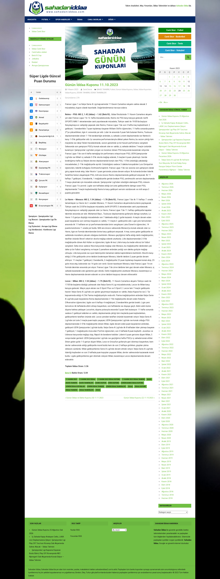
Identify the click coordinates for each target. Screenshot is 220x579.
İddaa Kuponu (70, 93)
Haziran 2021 (167, 391)
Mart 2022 (166, 361)
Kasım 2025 (166, 214)
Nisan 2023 (166, 317)
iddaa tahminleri (86, 390)
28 (165, 95)
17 (179, 86)
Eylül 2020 (166, 421)
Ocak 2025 (166, 247)
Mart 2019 (166, 468)
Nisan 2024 (166, 277)
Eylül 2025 (166, 220)
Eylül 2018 (166, 488)
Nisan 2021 (166, 398)
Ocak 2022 (166, 368)
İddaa (79, 19)
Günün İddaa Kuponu (124, 89)
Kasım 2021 (166, 374)
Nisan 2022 (166, 358)
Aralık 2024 (166, 251)
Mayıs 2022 (166, 354)
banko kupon (100, 383)
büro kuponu (113, 383)
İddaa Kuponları (145, 89)
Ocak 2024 (166, 287)
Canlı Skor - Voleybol (174, 50)
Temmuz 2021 (168, 388)
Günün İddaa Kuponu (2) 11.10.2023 (138, 398)
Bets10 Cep (37, 55)
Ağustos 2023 (167, 304)
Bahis (149, 379)
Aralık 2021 (166, 371)
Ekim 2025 (166, 217)
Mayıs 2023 (166, 314)
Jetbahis (35, 59)
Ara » (166, 102)
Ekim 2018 (166, 485)
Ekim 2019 (166, 445)
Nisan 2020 (166, 438)
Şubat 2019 (166, 471)
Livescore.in (37, 28)
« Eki (160, 102)
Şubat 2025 (166, 244)
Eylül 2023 (166, 301)
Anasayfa (31, 19)
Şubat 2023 (166, 324)
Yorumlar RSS (76, 536)
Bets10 (68, 373)
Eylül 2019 (166, 448)
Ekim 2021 (166, 378)
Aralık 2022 (166, 331)
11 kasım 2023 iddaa (87, 379)
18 (184, 86)
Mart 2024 (166, 281)
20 (161, 91)
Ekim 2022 (166, 337)
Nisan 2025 (166, 237)
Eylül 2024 (166, 261)
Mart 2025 (166, 240)
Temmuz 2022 (168, 348)
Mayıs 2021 (166, 394)
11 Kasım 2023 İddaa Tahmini (133, 379)
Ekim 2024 (166, 257)
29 (170, 95)
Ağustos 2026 (167, 184)
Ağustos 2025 (167, 224)
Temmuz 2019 (168, 455)
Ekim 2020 (166, 418)
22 (170, 91)
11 (184, 81)
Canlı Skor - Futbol (174, 30)
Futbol (45, 19)
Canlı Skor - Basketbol (175, 36)
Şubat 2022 (166, 364)
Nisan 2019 (166, 465)
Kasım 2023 (166, 294)
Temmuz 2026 (168, 187)
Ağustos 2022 (167, 344)
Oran (98, 390)
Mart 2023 (166, 321)
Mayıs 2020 (166, 435)
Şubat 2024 (166, 284)
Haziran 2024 (167, 271)
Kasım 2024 (166, 254)
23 (175, 91)
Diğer (110, 19)
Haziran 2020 (167, 431)
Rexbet (35, 62)
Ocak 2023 (166, 328)
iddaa (130, 386)
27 (161, 95)
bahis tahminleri (86, 383)
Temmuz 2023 (168, 307)
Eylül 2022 (166, 341)
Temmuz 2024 (168, 267)
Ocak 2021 (166, 408)
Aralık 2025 (166, 210)
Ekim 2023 (166, 297)
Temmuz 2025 (168, 227)
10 (179, 81)
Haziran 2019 (167, 458)
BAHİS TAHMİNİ (103, 89)
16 (175, 86)
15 (170, 86)
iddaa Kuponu (140, 386)
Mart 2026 (166, 200)
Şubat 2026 (166, 204)
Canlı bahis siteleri (39, 52)
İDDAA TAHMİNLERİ (98, 93)
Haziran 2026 (167, 190)
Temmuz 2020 (168, 428)
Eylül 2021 (166, 381)
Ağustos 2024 (167, 264)
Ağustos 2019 (167, 451)
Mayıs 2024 (166, 274)
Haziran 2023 (167, 311)
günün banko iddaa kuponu (132, 383)
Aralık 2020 (166, 411)
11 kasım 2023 (71, 379)
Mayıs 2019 (166, 461)
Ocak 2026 (166, 207)
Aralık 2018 (166, 478)
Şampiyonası (43, 65)
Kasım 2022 (166, 334)
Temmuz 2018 (168, 495)
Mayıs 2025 (166, 234)
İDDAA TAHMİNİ (83, 93)
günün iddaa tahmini (95, 386)
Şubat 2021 (166, 404)
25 (184, 91)
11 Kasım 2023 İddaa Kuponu (108, 379)
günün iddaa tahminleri (116, 386)
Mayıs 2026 (166, 194)
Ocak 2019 (166, 475)
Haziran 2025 (167, 230)
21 (165, 91)
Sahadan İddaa (182, 6)
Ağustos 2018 (167, 491)
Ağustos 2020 (167, 425)
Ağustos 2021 (167, 384)
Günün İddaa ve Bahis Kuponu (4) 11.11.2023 (84, 398)
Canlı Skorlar (94, 19)
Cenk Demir (87, 89)
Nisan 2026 (166, 197)
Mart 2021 (166, 401)
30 (175, 95)
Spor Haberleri (63, 19)
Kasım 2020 (166, 414)
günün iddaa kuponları (75, 386)
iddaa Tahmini (71, 390)
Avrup (34, 65)
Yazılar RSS (75, 530)
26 (189, 91)
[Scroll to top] (215, 574)
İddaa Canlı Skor (38, 31)
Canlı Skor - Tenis (175, 43)
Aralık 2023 (166, 291)
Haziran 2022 (167, 351)
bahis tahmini (71, 383)
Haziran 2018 (167, 498)
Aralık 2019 (166, 441)
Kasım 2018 (166, 481)
